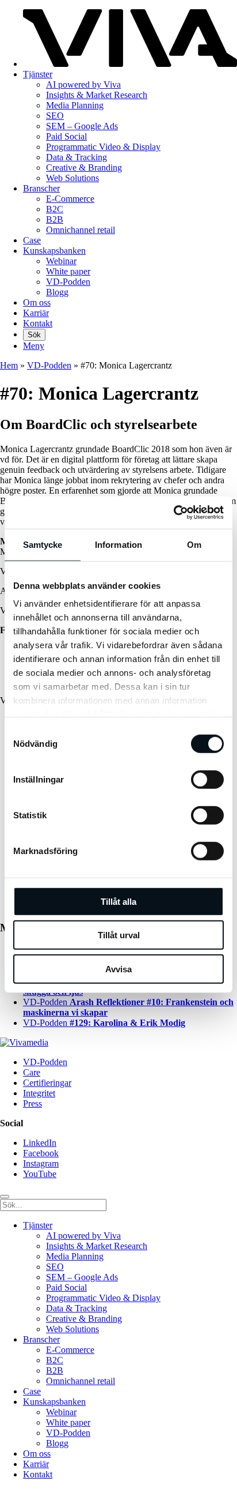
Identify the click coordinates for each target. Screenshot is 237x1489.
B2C (54, 209)
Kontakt (37, 323)
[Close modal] (4, 1196)
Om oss (37, 302)
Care (31, 1072)
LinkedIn (39, 1143)
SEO (55, 116)
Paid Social (66, 136)
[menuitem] (130, 335)
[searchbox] (53, 1205)
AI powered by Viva (83, 84)
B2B (54, 219)
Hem (9, 365)
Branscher (41, 188)
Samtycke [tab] (43, 544)
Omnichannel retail (80, 230)
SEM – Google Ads (82, 126)
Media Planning (75, 105)
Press (32, 1103)
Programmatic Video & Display (103, 147)
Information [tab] (118, 544)
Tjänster (37, 74)
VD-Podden (68, 282)
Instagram (41, 1163)
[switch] (207, 779)
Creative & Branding (84, 167)
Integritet (39, 1093)
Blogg (57, 292)
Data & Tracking (76, 157)
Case (32, 240)
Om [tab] (194, 544)
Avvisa (118, 968)
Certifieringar (47, 1083)
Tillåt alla (118, 901)
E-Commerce (70, 199)
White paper (68, 271)
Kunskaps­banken (54, 250)
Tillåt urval (119, 935)
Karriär (36, 313)
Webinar (61, 261)
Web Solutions (72, 178)
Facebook (41, 1153)
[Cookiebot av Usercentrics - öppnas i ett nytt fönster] (173, 512)
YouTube (39, 1174)
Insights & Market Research (96, 95)
